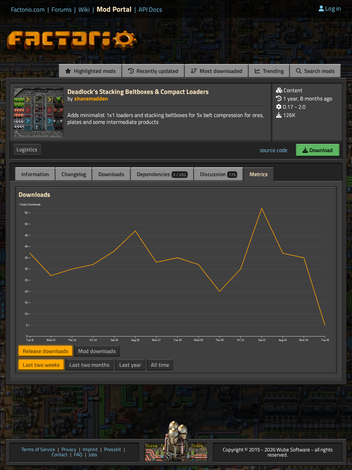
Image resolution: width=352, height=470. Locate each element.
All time (160, 365)
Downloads (111, 174)
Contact (59, 455)
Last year (130, 365)
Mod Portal (114, 9)
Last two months (89, 365)
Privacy (69, 449)
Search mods (319, 71)
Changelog (74, 174)
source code (273, 150)
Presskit (112, 449)
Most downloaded (220, 71)
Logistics (26, 149)
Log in (333, 8)
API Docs (150, 10)
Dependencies (161, 174)
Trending (273, 71)
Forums (62, 10)
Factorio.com (28, 10)
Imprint (90, 449)
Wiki (84, 10)
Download (320, 150)
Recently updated (156, 71)
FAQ (78, 455)
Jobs (93, 455)
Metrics (259, 174)
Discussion (218, 174)
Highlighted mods (94, 71)
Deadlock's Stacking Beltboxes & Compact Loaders (138, 91)
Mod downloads (97, 351)
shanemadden (91, 98)
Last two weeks (41, 365)
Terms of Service (38, 449)
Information (35, 174)
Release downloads (45, 351)
